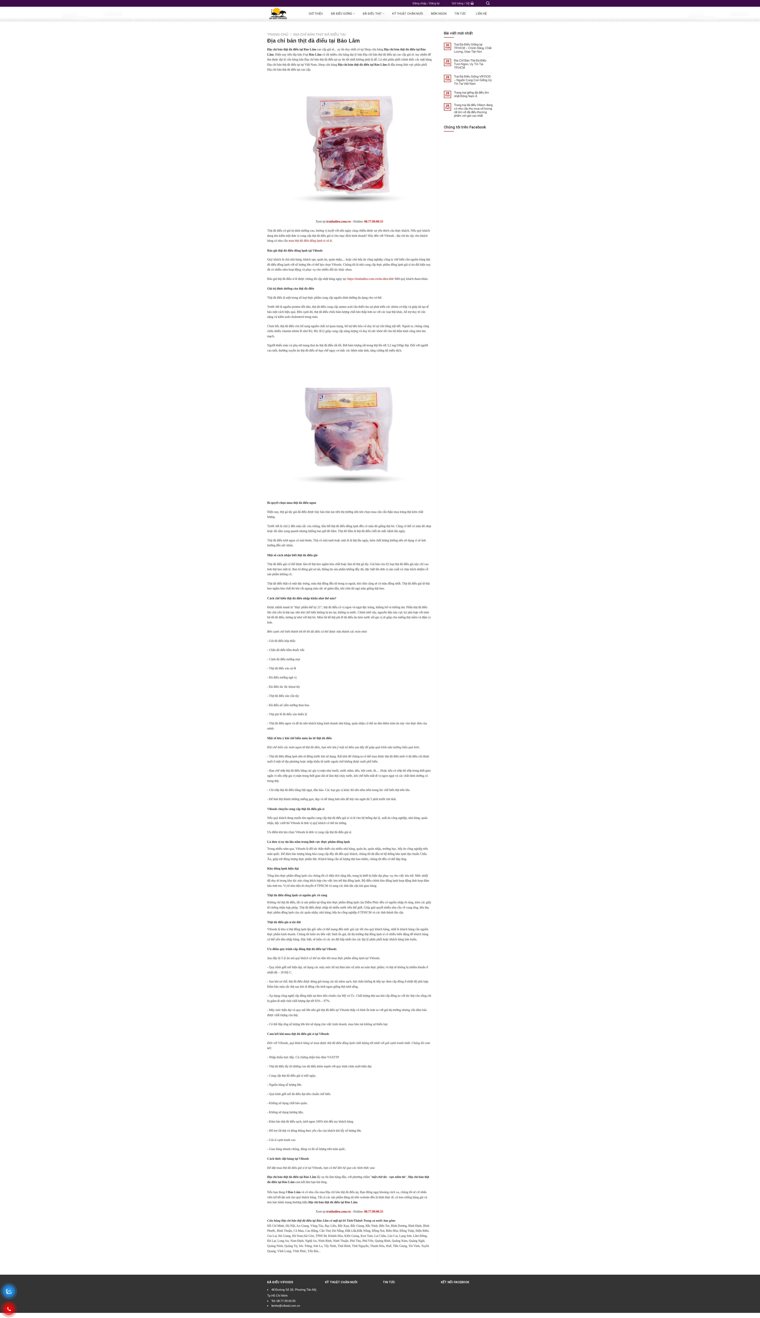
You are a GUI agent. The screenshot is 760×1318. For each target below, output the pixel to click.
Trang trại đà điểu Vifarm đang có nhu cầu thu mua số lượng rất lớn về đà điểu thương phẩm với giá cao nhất (473, 110)
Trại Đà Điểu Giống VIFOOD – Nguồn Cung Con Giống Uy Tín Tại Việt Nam (473, 80)
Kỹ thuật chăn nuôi (407, 13)
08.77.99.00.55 (285, 1301)
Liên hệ (481, 13)
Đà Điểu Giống (341, 13)
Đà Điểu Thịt (372, 13)
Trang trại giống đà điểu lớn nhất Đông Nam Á (471, 94)
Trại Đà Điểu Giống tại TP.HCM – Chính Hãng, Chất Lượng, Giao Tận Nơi (472, 48)
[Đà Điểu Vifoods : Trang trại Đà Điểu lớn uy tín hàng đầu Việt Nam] (283, 14)
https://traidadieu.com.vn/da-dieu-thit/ (370, 278)
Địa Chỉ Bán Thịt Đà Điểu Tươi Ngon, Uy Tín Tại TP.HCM (470, 64)
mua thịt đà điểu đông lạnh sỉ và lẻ (310, 240)
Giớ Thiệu (316, 13)
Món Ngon (438, 13)
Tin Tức (460, 13)
